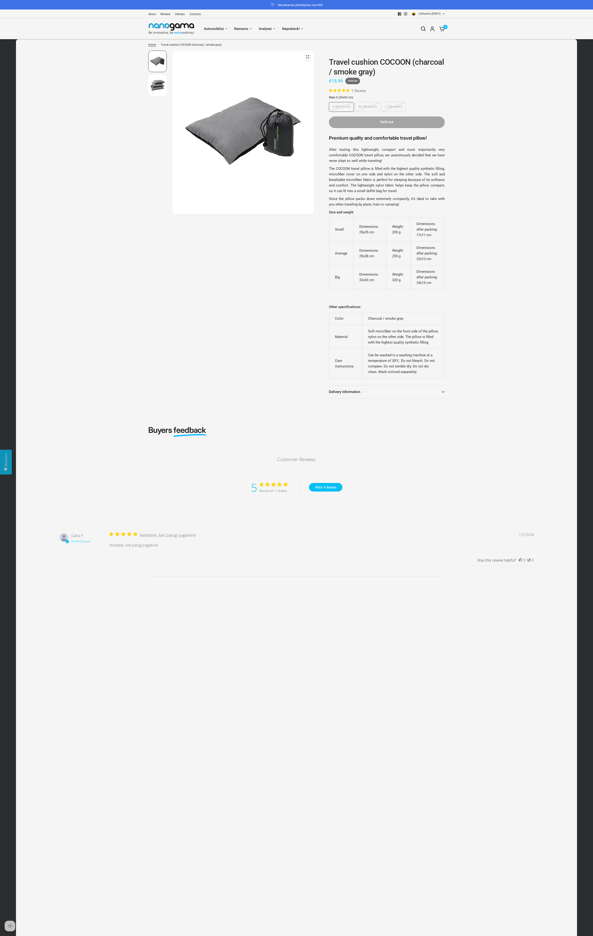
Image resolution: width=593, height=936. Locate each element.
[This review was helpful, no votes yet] (520, 560)
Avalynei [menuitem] (265, 29)
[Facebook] (400, 14)
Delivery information (344, 392)
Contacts (195, 14)
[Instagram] (406, 14)
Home (152, 44)
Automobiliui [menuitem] (214, 29)
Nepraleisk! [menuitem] (291, 29)
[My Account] (432, 28)
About (152, 14)
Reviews (165, 14)
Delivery (180, 14)
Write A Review (325, 487)
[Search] (423, 28)
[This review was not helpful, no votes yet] (528, 560)
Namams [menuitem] (241, 29)
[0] (441, 28)
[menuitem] (153, 14)
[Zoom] (307, 56)
